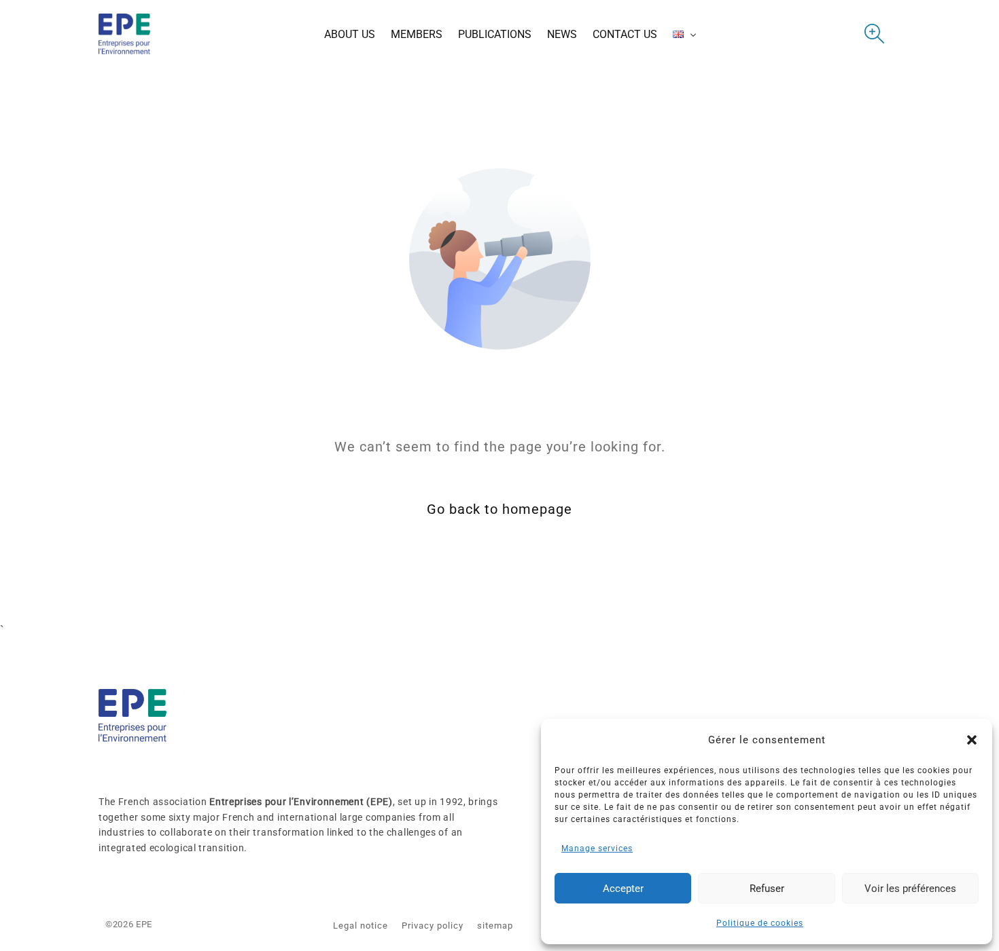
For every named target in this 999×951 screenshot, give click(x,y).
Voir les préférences (910, 888)
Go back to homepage (499, 509)
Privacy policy (432, 925)
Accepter (623, 888)
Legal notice (360, 925)
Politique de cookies (759, 923)
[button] (972, 740)
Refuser (767, 888)
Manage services (597, 848)
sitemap (495, 925)
